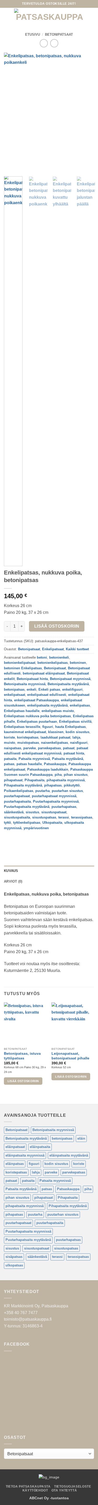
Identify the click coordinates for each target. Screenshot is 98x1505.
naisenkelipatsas (54, 743)
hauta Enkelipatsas (70, 727)
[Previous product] (54, 43)
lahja (76, 737)
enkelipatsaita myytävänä (47, 705)
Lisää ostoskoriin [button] (23, 1081)
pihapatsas (53, 785)
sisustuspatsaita (17, 817)
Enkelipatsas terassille (22, 727)
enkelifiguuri (72, 689)
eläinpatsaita (40, 1147)
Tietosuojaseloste (72, 1486)
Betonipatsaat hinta (32, 679)
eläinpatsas (14, 1164)
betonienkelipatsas (52, 663)
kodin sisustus (77, 732)
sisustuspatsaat (53, 812)
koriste (9, 737)
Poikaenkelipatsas (18, 791)
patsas (9, 764)
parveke (29, 748)
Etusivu (32, 34)
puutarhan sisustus (67, 791)
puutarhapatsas (63, 807)
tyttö (7, 823)
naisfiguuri (79, 743)
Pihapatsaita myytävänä (23, 785)
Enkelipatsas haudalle (21, 711)
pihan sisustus (76, 775)
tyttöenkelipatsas (26, 823)
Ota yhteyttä (64, 1490)
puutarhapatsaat (17, 796)
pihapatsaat (13, 780)
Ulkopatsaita (52, 823)
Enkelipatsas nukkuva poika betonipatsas (37, 716)
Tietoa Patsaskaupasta (28, 1486)
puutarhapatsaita (17, 801)
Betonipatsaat (59, 34)
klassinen (56, 732)
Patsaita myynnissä (34, 759)
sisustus (32, 812)
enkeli (31, 689)
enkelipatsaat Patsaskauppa (36, 700)
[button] (7, 16)
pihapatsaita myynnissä (66, 780)
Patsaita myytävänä (67, 759)
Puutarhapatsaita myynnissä (56, 801)
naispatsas (12, 748)
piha (58, 775)
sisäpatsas (13, 1257)
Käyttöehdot (35, 1490)
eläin (81, 1138)
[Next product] (44, 43)
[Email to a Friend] (37, 839)
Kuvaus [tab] (11, 871)
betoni (42, 657)
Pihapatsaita (34, 780)
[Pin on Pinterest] (46, 839)
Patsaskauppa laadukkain (47, 769)
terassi (63, 817)
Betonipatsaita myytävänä (68, 684)
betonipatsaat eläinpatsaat (44, 673)
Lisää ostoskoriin (56, 626)
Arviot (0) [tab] (13, 881)
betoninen (78, 663)
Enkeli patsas (49, 689)
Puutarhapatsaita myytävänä (26, 807)
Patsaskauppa (55, 764)
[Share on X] (27, 839)
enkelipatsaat (14, 695)
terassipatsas (81, 817)
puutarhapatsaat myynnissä (54, 796)
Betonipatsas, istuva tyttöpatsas (22, 1056)
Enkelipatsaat (53, 649)
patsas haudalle (29, 764)
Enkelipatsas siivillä (75, 721)
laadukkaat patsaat (55, 737)
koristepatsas (27, 737)
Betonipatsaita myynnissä (24, 684)
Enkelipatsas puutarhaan (37, 721)
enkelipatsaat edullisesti (46, 695)
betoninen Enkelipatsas (23, 668)
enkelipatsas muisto (58, 711)
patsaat (68, 748)
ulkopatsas (14, 1265)
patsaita (10, 759)
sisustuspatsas (44, 817)
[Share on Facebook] (18, 839)
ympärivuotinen (36, 828)
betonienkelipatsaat (19, 663)
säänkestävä (14, 812)
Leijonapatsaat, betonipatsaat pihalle (70, 1056)
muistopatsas (28, 743)
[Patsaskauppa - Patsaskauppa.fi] (49, 17)
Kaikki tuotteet (77, 649)
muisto (9, 743)
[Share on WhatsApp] (8, 839)
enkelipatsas (80, 705)
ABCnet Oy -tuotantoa (49, 1498)
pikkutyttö (72, 785)
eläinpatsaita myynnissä (24, 1155)
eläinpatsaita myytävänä (68, 1155)
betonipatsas (14, 689)
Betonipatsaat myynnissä (70, 679)
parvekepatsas (49, 748)
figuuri (47, 727)
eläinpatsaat (15, 1147)
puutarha (42, 791)
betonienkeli (59, 657)
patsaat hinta (74, 753)
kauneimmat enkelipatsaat (25, 732)
